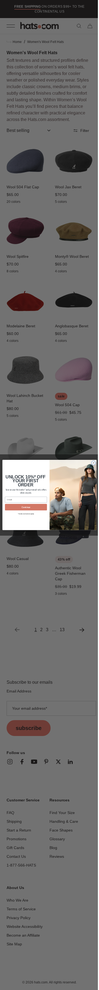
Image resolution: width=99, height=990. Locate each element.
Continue (23, 507)
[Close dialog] (91, 463)
